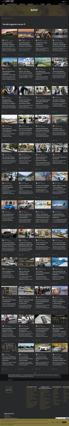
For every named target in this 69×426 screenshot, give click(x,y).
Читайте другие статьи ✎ (7, 18)
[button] (23, 4)
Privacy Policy (11, 424)
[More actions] (16, 40)
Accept (64, 422)
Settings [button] (52, 422)
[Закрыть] (68, 419)
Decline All (58, 422)
